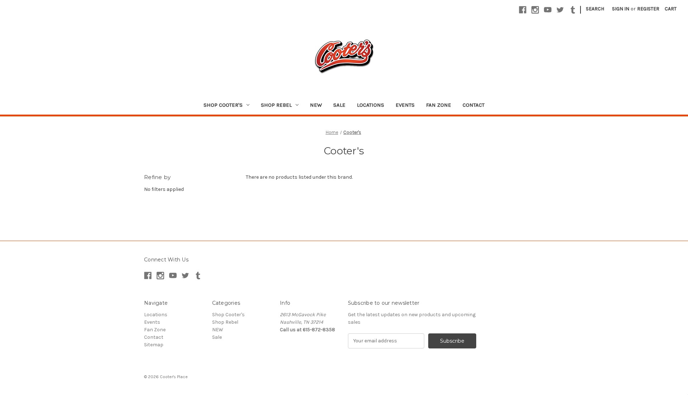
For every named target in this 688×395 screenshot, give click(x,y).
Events (405, 105)
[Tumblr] (573, 10)
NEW (316, 105)
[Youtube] (547, 10)
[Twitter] (560, 10)
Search (595, 9)
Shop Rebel (276, 105)
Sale (339, 105)
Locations (370, 105)
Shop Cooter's (223, 105)
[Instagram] (535, 10)
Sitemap (153, 345)
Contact (473, 105)
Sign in (620, 9)
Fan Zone (438, 105)
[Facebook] (522, 10)
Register (648, 9)
